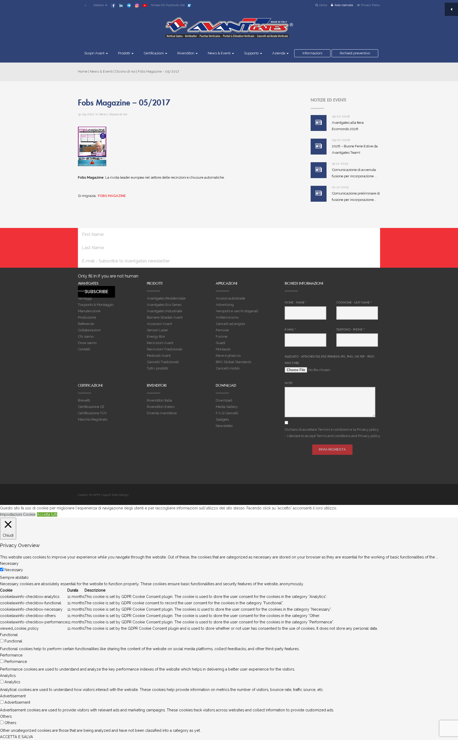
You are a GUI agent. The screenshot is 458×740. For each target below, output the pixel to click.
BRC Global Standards (233, 362)
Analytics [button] (8, 675)
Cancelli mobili (228, 368)
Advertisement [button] (13, 696)
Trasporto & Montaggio (95, 305)
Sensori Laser (157, 330)
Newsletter (224, 426)
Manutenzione (89, 311)
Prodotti (124, 53)
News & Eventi (219, 53)
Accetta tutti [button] (47, 514)
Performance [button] (11, 655)
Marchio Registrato (92, 419)
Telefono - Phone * (350, 329)
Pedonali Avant (159, 356)
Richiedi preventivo (355, 53)
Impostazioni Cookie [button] (18, 514)
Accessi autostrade (230, 298)
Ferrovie (222, 330)
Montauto (223, 349)
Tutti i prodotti (157, 368)
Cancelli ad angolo (230, 324)
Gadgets (222, 419)
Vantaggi (85, 298)
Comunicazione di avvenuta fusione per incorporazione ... (354, 173)
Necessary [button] (9, 563)
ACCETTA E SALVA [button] (16, 737)
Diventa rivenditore (162, 413)
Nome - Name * (296, 302)
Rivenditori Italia (159, 400)
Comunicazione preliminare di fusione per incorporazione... (356, 196)
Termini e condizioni (334, 429)
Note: (289, 383)
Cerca (323, 5)
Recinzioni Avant (160, 343)
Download (224, 400)
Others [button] (6, 716)
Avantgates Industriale (164, 311)
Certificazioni (154, 53)
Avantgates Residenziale (166, 298)
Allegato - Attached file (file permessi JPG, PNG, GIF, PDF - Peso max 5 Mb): (329, 360)
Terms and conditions (333, 436)
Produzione (87, 317)
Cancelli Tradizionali (163, 362)
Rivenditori (186, 53)
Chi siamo (86, 336)
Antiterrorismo (227, 317)
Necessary (14, 570)
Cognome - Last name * (354, 302)
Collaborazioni (89, 330)
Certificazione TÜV (92, 413)
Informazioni (312, 53)
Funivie (221, 336)
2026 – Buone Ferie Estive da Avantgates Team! (355, 149)
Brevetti (84, 400)
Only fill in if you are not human (108, 276)
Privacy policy (368, 429)
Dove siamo (87, 343)
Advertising (225, 305)
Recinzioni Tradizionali (164, 349)
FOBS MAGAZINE (112, 196)
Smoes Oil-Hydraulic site (168, 5)
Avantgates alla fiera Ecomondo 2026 (348, 126)
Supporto (251, 53)
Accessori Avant (159, 324)
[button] (98, 5)
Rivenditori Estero (160, 407)
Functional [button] (9, 635)
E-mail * (290, 329)
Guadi (220, 343)
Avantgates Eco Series (164, 305)
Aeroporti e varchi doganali (237, 311)
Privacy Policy (370, 5)
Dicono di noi (125, 71)
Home (82, 71)
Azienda (279, 53)
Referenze (86, 324)
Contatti (84, 349)
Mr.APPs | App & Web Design (109, 495)
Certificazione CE (91, 407)
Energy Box (156, 336)
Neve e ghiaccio (228, 356)
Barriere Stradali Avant (165, 317)
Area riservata (343, 5)
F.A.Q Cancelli (227, 413)
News (103, 114)
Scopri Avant (94, 53)
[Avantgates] (229, 31)
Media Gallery (227, 407)
